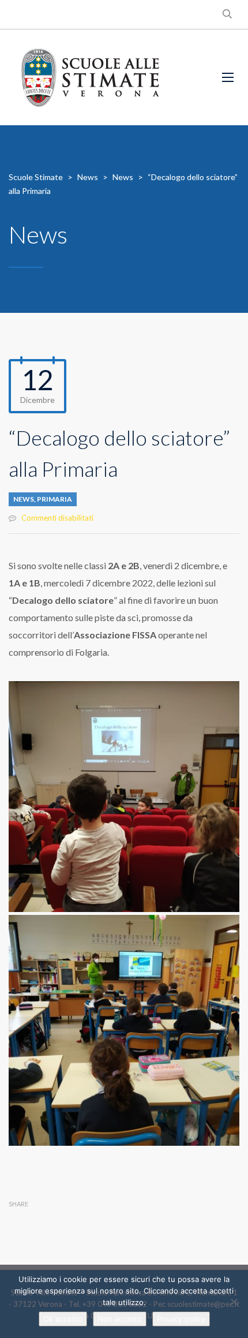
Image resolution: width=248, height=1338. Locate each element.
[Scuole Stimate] (90, 77)
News (23, 499)
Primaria (54, 499)
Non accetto (119, 1319)
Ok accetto (62, 1319)
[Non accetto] (233, 1301)
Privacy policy (181, 1319)
